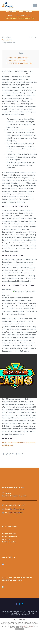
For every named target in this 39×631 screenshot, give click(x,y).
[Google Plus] (10, 454)
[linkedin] (19, 604)
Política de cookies (9, 542)
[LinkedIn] (19, 454)
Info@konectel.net (17, 509)
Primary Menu (35, 5)
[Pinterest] (13, 454)
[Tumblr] (16, 454)
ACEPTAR (19, 629)
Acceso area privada (9, 536)
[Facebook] (4, 454)
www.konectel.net (16, 513)
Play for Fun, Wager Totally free (20, 63)
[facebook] (17, 604)
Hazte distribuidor (9, 534)
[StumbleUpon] (22, 454)
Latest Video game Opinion (18, 58)
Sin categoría (7, 40)
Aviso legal (6, 539)
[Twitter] (7, 454)
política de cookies (27, 626)
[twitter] (22, 604)
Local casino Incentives (17, 60)
